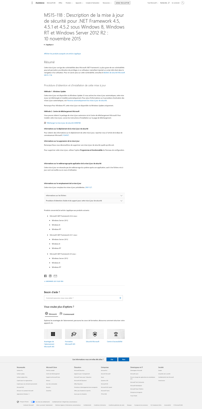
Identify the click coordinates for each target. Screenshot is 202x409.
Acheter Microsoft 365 (122, 3)
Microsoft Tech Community (137, 382)
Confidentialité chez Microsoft (166, 377)
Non (123, 359)
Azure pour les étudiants (80, 394)
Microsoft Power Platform (136, 389)
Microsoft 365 (51, 3)
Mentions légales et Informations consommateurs (68, 405)
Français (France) (24, 401)
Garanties (48, 390)
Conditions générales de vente (116, 405)
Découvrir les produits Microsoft (25, 390)
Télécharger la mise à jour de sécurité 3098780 (64, 123)
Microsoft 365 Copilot (106, 387)
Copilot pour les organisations (24, 380)
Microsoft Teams (105, 390)
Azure (102, 377)
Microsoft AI (104, 370)
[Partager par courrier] (54, 275)
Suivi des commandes (51, 384)
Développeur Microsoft (136, 370)
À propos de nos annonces (141, 405)
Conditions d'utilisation (100, 405)
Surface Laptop (20, 374)
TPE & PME (104, 394)
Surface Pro (20, 370)
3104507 (65, 135)
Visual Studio (133, 395)
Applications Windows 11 (23, 394)
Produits (68, 3)
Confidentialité (87, 405)
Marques (129, 405)
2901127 (88, 187)
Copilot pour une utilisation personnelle (27, 384)
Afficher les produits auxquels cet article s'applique (62, 53)
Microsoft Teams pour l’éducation (82, 377)
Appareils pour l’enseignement (82, 374)
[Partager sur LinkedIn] (49, 275)
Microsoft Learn (134, 374)
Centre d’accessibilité (114, 341)
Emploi (160, 370)
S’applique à (49, 45)
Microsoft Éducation (79, 370)
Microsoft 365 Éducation (80, 380)
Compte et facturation (92, 3)
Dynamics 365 (104, 380)
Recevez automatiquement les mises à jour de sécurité (87, 100)
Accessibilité (167, 405)
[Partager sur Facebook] (45, 275)
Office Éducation (78, 384)
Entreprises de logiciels (136, 392)
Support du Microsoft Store (53, 377)
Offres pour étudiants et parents (82, 390)
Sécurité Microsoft (92, 341)
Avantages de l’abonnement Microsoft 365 (49, 344)
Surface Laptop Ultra (22, 377)
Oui (112, 359)
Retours (48, 380)
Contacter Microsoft (28, 405)
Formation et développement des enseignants (86, 387)
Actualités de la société (164, 374)
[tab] (51, 314)
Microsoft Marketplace (136, 385)
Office (60, 3)
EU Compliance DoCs (156, 405)
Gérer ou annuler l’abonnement (44, 405)
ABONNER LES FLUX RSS (54, 281)
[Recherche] (120, 298)
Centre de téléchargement (53, 374)
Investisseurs (161, 380)
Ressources (106, 3)
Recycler (48, 387)
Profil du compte (50, 370)
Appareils (78, 3)
